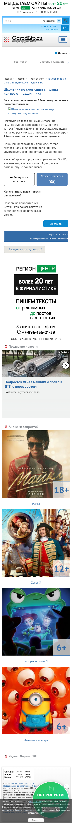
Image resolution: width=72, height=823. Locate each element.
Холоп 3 (50, 573)
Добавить (55, 224)
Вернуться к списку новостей (25, 249)
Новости (20, 78)
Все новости (21, 61)
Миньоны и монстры (45, 731)
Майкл (50, 494)
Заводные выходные (52, 61)
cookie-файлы (35, 801)
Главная (8, 78)
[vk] (52, 181)
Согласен (36, 820)
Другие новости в (52, 176)
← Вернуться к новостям (19, 179)
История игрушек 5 (46, 652)
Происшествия (36, 78)
